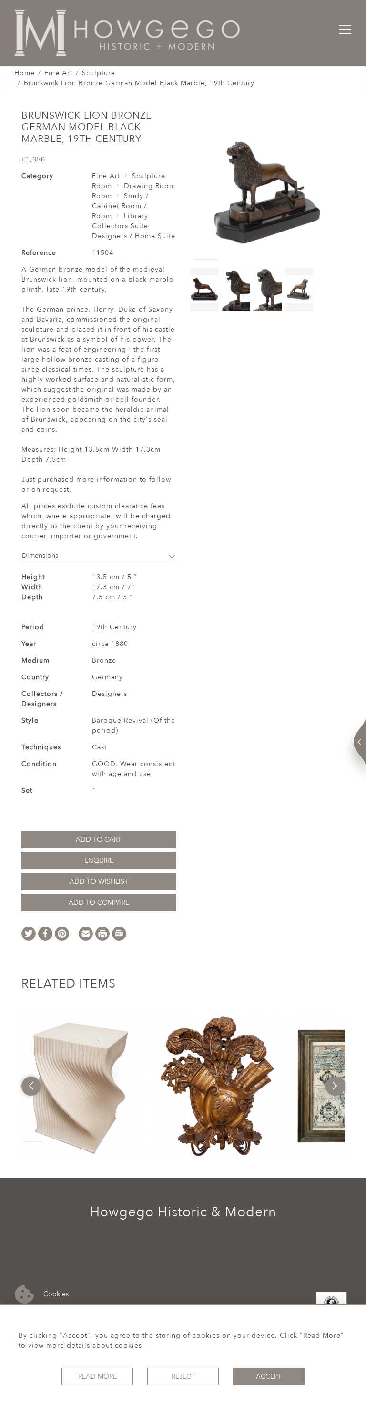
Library (136, 216)
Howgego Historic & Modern (183, 1212)
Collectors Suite (120, 226)
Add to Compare (99, 902)
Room (102, 186)
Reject (183, 1376)
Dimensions (40, 555)
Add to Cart (99, 839)
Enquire (98, 860)
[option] (80, 1086)
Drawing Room (149, 186)
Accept (269, 1376)
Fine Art (58, 73)
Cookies (55, 1294)
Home (24, 73)
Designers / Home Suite (133, 236)
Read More (97, 1376)
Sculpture (98, 73)
